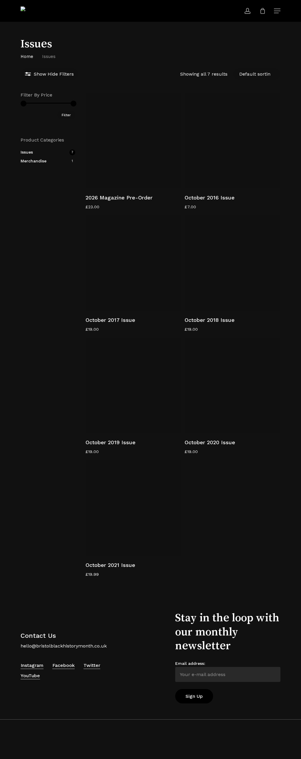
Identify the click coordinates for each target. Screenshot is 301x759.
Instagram (32, 665)
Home (27, 56)
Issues (27, 152)
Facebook (63, 665)
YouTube (30, 675)
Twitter (91, 665)
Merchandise (33, 161)
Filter (66, 115)
